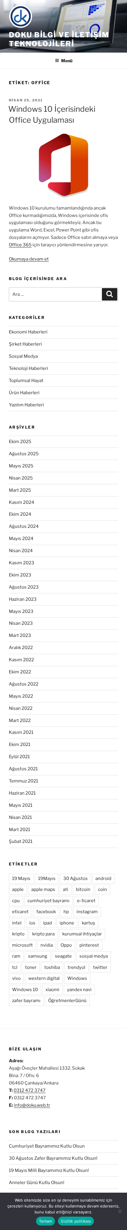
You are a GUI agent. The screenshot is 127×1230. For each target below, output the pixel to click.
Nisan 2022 (20, 708)
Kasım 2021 (21, 732)
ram (16, 956)
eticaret (20, 911)
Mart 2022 (20, 720)
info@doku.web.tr (32, 1105)
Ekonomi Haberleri (28, 332)
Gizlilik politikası (76, 1221)
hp (66, 911)
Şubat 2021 (20, 841)
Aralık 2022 (21, 647)
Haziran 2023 (23, 599)
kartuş (88, 923)
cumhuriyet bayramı (48, 900)
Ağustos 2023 (24, 587)
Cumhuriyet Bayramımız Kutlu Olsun (47, 1146)
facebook (46, 911)
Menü (66, 60)
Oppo (66, 945)
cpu (16, 900)
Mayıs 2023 (21, 611)
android (103, 878)
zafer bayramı (26, 1000)
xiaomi (52, 989)
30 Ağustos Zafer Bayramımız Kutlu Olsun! (53, 1158)
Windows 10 (25, 989)
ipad (47, 923)
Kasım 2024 (21, 502)
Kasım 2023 (21, 563)
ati (65, 889)
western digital (44, 978)
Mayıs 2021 (20, 805)
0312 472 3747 (29, 1090)
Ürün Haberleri (24, 392)
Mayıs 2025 (21, 466)
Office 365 (20, 244)
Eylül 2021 (19, 756)
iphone (67, 923)
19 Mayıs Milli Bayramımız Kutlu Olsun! (49, 1170)
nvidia (46, 945)
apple (18, 889)
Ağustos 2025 (24, 453)
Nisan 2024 (21, 550)
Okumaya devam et (29, 259)
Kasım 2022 (21, 659)
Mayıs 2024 (21, 538)
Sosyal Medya (23, 356)
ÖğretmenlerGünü (67, 1000)
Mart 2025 (20, 490)
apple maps (43, 889)
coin (102, 889)
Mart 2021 (19, 829)
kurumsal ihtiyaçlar (82, 934)
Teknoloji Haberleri (28, 368)
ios (32, 923)
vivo (16, 978)
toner (31, 967)
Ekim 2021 (19, 744)
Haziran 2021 (22, 793)
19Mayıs (47, 878)
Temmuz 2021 (23, 781)
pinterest (89, 945)
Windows (77, 978)
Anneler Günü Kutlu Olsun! (36, 1182)
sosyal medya (93, 956)
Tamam (45, 1221)
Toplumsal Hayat (26, 380)
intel (17, 923)
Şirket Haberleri (25, 344)
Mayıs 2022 (21, 696)
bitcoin (83, 889)
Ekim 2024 (20, 514)
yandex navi (79, 989)
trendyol (76, 967)
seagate (63, 956)
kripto (18, 934)
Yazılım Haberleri (26, 405)
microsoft (22, 945)
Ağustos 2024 (24, 526)
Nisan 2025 (21, 478)
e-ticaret (86, 900)
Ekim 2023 (20, 575)
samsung (37, 956)
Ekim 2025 (20, 441)
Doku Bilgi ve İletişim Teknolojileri (59, 39)
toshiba (52, 967)
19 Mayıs (21, 878)
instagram (87, 911)
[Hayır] (120, 1211)
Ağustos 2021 (23, 768)
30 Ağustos (75, 878)
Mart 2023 (20, 635)
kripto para (43, 934)
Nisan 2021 (20, 817)
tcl (14, 967)
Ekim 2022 (20, 672)
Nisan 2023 (21, 623)
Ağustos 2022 (23, 684)
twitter (100, 967)
